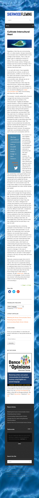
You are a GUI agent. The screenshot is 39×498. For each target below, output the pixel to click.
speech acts (20, 273)
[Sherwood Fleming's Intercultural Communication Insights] (19, 15)
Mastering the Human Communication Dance (19, 317)
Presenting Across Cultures (14, 320)
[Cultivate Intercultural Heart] (19, 47)
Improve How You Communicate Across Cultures (19, 422)
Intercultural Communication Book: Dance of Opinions (16, 470)
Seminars (25, 476)
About (30, 476)
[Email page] (23, 285)
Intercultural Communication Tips (25, 472)
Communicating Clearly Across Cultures (17, 322)
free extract (18, 394)
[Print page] (29, 285)
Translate (19, 308)
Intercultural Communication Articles (13, 474)
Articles (24, 474)
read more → (23, 439)
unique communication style (17, 90)
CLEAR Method (18, 476)
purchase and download (22, 390)
